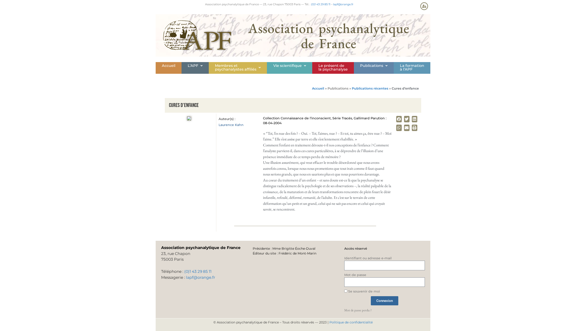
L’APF (193, 65)
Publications (371, 65)
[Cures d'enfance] (189, 119)
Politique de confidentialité (351, 322)
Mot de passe (355, 275)
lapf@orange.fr (343, 4)
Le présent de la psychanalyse (333, 67)
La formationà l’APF (412, 67)
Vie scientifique (287, 65)
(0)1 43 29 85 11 (320, 4)
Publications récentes (370, 88)
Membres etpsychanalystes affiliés (235, 67)
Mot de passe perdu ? (358, 310)
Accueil (168, 65)
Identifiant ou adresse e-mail (368, 258)
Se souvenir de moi (363, 291)
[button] (195, 65)
